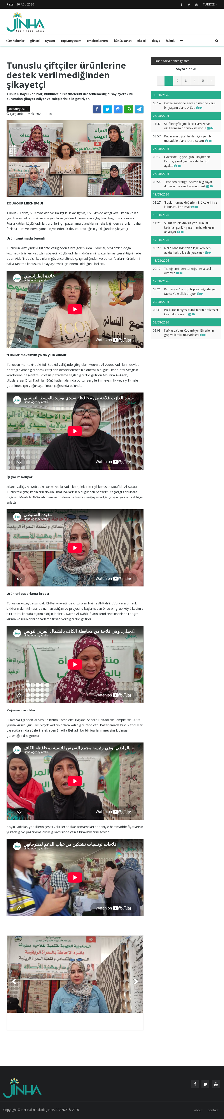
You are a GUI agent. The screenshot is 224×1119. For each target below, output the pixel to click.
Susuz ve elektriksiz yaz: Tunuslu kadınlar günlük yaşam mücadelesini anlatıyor (189, 227)
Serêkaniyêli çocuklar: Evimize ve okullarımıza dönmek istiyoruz (187, 126)
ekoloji (141, 41)
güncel (34, 41)
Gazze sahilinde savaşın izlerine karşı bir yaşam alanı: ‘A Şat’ (189, 105)
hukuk (170, 41)
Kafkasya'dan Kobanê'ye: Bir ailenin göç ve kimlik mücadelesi (189, 332)
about (198, 1110)
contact (213, 1110)
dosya (156, 41)
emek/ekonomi (97, 41)
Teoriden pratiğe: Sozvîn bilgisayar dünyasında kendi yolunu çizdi (188, 184)
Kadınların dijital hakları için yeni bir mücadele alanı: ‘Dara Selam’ (188, 138)
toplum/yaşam (71, 41)
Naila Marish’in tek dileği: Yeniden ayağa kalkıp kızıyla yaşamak (187, 250)
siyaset (50, 41)
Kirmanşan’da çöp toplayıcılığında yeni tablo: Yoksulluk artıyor (190, 291)
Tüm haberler (15, 41)
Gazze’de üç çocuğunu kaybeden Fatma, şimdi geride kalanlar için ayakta (187, 161)
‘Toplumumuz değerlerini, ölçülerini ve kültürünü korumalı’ (190, 204)
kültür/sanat (122, 41)
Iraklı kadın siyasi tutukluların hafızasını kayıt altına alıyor (191, 312)
